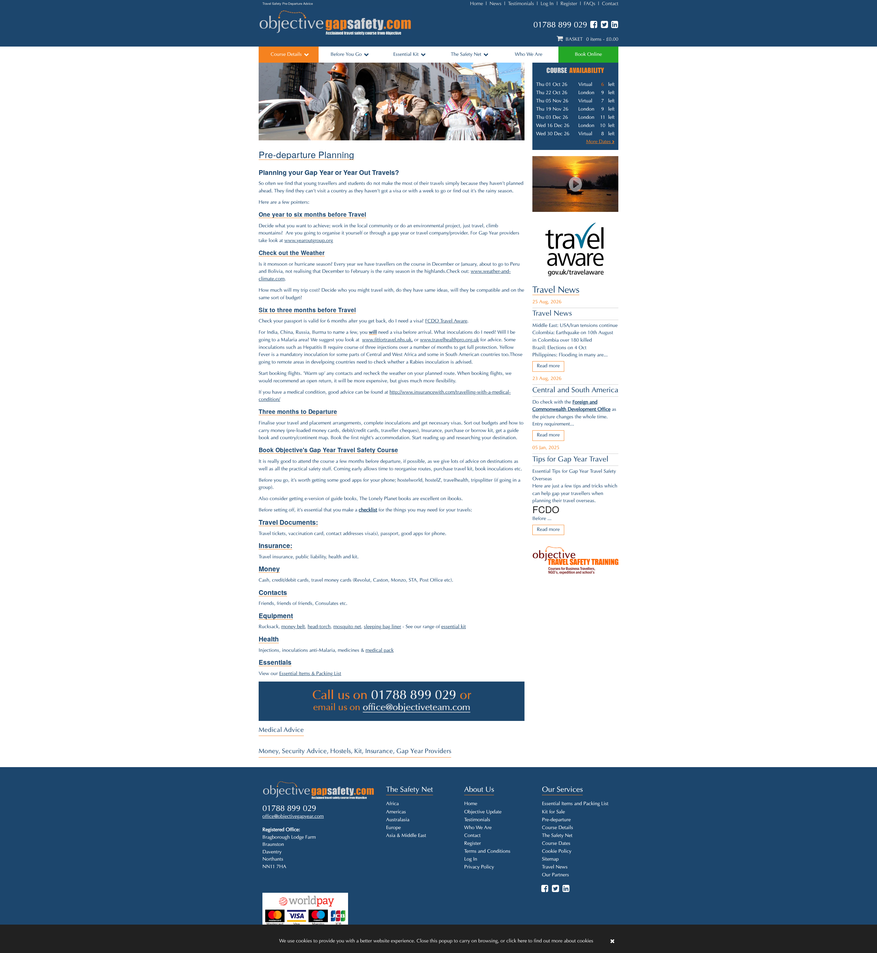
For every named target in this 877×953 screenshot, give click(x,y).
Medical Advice (281, 730)
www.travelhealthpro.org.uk (449, 340)
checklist (368, 510)
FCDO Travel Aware (446, 321)
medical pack (380, 650)
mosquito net (347, 627)
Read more (548, 366)
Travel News (555, 290)
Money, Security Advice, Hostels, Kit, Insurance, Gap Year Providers (355, 751)
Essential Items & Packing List (310, 673)
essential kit (453, 627)
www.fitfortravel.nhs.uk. (387, 340)
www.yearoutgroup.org (308, 240)
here (522, 941)
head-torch (319, 627)
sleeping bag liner (382, 627)
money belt (293, 627)
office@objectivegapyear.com (293, 816)
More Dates (599, 141)
